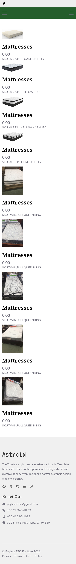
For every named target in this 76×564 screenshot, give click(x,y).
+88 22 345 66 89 (19, 510)
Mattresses (17, 47)
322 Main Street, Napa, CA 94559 (28, 523)
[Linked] (25, 486)
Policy (38, 556)
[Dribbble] (31, 486)
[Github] (18, 486)
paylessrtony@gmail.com (22, 504)
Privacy (6, 556)
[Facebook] (4, 4)
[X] (11, 486)
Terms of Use (22, 556)
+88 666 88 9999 (18, 516)
